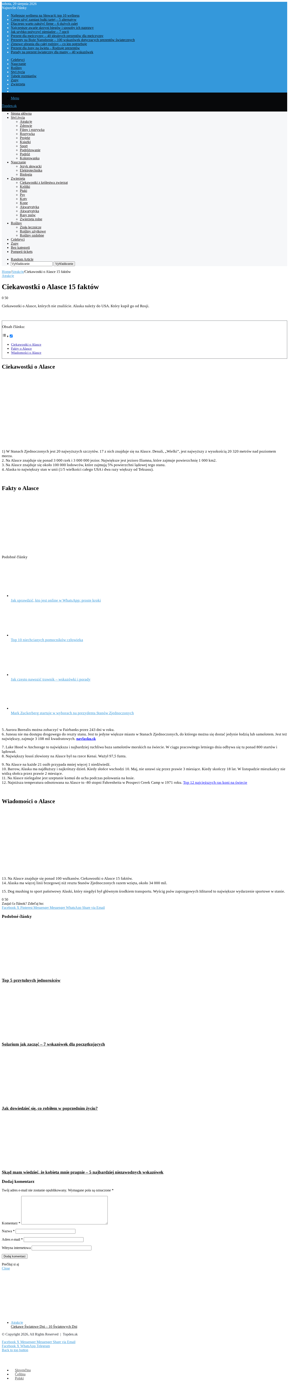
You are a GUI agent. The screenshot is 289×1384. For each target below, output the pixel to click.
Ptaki (23, 191)
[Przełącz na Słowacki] (149, 88)
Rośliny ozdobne (32, 235)
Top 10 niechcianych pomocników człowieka (47, 640)
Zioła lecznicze (30, 227)
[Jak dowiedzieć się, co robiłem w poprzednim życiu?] (46, 1099)
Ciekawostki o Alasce (26, 344)
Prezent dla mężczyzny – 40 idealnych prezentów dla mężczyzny (57, 36)
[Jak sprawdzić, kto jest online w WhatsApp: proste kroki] (36, 596)
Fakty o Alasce (21, 348)
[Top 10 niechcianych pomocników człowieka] (34, 635)
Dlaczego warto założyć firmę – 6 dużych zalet (44, 24)
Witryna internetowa (16, 1248)
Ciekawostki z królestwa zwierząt (44, 182)
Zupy (15, 80)
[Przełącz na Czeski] (149, 91)
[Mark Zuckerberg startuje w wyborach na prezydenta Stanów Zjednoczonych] (36, 708)
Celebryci (18, 60)
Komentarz (11, 1223)
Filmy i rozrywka (32, 130)
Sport (24, 146)
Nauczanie (18, 64)
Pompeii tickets (22, 252)
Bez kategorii (20, 247)
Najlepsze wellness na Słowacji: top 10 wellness (45, 15)
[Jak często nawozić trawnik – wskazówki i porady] (36, 675)
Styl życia (18, 72)
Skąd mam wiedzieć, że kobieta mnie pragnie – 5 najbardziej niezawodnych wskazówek (82, 1172)
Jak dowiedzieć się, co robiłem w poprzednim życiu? (50, 1108)
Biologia (26, 174)
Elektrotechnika (31, 170)
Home (6, 272)
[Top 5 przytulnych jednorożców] (40, 971)
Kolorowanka (30, 158)
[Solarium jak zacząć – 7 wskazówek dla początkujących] (46, 1035)
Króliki (25, 186)
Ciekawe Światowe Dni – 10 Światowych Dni (44, 1326)
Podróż (25, 154)
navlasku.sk (86, 739)
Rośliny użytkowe (33, 231)
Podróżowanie (30, 150)
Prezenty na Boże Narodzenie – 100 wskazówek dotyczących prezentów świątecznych (73, 40)
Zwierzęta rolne (31, 219)
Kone (24, 203)
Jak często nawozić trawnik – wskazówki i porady (51, 679)
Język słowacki (31, 166)
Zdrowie (26, 126)
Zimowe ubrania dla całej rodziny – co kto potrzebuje (49, 44)
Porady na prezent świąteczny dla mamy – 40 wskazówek (52, 52)
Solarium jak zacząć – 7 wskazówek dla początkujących (53, 1044)
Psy (22, 195)
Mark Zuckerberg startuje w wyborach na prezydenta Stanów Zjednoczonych (72, 713)
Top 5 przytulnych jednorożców (31, 980)
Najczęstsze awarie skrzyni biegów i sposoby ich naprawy (52, 28)
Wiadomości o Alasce (26, 352)
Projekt (25, 138)
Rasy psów (28, 215)
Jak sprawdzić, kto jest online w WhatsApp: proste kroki (56, 600)
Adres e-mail (12, 1239)
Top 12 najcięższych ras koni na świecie (215, 782)
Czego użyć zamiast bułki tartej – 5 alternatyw (44, 19)
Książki (25, 142)
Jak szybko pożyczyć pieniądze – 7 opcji (40, 32)
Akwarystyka (29, 207)
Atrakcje (26, 121)
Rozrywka (27, 134)
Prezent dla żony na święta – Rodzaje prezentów (45, 48)
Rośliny (16, 68)
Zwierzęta (18, 84)
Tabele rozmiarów (24, 76)
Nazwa (8, 1231)
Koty (23, 199)
